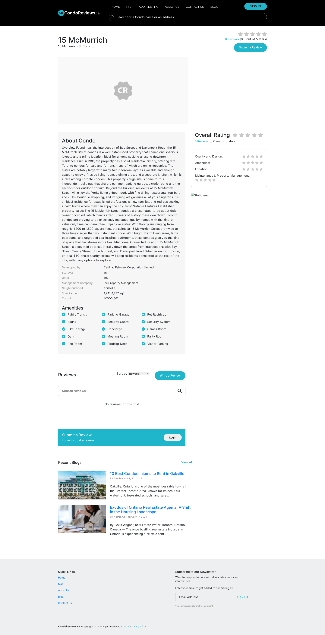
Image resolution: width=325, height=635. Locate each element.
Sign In (255, 6)
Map (129, 6)
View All (187, 462)
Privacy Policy (138, 626)
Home (116, 6)
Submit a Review (250, 47)
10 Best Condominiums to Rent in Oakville (147, 473)
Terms (125, 626)
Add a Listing (148, 6)
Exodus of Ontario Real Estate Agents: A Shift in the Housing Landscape (150, 509)
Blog (214, 6)
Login (172, 437)
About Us (172, 6)
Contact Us (195, 6)
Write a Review (170, 375)
